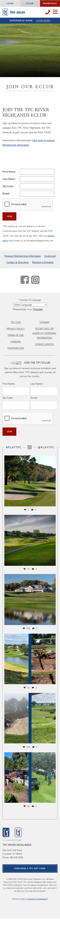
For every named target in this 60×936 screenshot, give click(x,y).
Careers (15, 341)
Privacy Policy (15, 329)
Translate (38, 309)
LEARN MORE (43, 20)
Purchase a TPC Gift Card (30, 868)
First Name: (9, 171)
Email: (6, 193)
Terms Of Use (15, 335)
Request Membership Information (22, 256)
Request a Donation (43, 262)
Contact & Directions (17, 262)
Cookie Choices (44, 344)
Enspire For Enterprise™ (38, 899)
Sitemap (44, 322)
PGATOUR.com (16, 348)
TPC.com (16, 322)
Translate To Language (30, 300)
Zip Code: (8, 186)
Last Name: (9, 179)
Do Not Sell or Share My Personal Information (44, 333)
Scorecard (50, 256)
